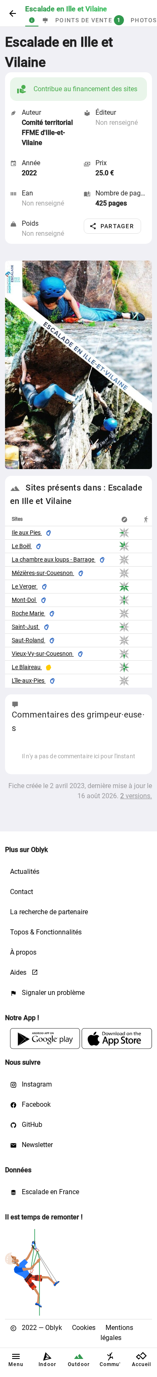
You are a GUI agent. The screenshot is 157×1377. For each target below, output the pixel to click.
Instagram (36, 1084)
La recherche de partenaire (49, 912)
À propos (23, 952)
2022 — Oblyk (41, 1328)
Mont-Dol (24, 599)
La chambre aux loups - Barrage (53, 559)
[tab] (32, 20)
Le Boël (22, 546)
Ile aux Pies (27, 532)
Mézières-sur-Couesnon (43, 573)
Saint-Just (26, 626)
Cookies (83, 1328)
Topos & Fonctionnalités (46, 932)
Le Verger (25, 586)
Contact (21, 892)
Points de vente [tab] (88, 20)
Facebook (35, 1104)
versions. (136, 796)
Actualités (24, 872)
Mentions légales (116, 1333)
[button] (112, 226)
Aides (19, 972)
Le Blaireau (27, 667)
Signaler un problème (52, 993)
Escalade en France (49, 1192)
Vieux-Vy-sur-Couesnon (43, 653)
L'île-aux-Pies (29, 680)
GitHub (31, 1125)
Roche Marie (28, 613)
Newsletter (36, 1145)
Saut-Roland (28, 640)
